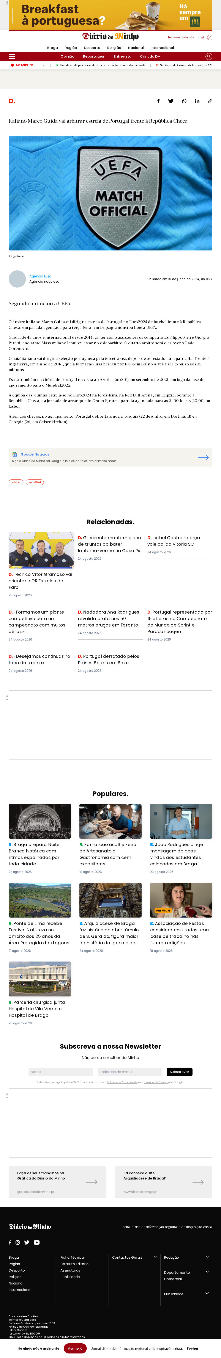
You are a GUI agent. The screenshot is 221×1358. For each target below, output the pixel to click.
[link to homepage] (110, 37)
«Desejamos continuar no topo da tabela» (38, 658)
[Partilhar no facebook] (158, 101)
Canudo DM (150, 56)
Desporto (92, 47)
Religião (114, 47)
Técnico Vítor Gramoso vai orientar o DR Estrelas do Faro (40, 537)
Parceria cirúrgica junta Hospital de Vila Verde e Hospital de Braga (39, 967)
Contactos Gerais (127, 1257)
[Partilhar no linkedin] (197, 101)
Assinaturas (70, 1270)
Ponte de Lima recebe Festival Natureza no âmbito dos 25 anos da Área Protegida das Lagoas (37, 890)
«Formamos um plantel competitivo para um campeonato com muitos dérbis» (40, 616)
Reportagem (94, 56)
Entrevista (122, 56)
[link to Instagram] (18, 1242)
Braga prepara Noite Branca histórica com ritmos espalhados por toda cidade (38, 811)
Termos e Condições (22, 1320)
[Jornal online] (31, 39)
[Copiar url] (210, 101)
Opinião (67, 56)
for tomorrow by (24, 1333)
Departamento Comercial (177, 1275)
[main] (110, 648)
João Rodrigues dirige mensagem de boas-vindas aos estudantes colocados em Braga (180, 811)
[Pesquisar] (209, 56)
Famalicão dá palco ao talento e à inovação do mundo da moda (64, 65)
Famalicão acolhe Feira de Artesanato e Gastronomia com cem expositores (107, 811)
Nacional (136, 47)
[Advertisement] (110, 725)
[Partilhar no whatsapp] (184, 101)
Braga (14, 1257)
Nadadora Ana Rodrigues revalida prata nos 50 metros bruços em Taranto (107, 616)
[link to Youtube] (37, 1242)
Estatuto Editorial (74, 1263)
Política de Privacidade (122, 1082)
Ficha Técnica (72, 1257)
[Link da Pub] (110, 15)
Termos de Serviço (156, 1082)
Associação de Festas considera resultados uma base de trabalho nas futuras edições (179, 890)
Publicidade (70, 1276)
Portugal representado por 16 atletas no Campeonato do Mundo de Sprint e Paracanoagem (179, 616)
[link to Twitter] (26, 1242)
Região (71, 47)
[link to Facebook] (10, 1242)
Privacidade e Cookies (23, 1316)
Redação (171, 1257)
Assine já (75, 1348)
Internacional (162, 47)
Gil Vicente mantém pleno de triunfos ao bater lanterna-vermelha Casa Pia (110, 542)
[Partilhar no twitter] (171, 101)
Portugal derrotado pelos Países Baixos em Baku (106, 658)
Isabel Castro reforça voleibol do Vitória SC (176, 539)
